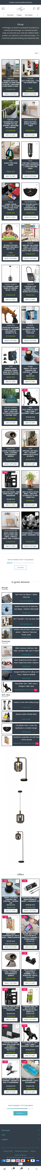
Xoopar (10, 202)
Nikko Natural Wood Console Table (30, 124)
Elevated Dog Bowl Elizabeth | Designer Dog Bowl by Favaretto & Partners (10, 330)
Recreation (29, 15)
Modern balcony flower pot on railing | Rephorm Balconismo (10, 124)
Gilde (10, 161)
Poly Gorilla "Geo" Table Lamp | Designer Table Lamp (30, 411)
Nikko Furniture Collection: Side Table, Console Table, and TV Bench (10, 535)
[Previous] (3, 15)
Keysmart (30, 284)
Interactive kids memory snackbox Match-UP (10, 247)
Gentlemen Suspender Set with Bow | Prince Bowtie (26, 738)
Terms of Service (21, 1155)
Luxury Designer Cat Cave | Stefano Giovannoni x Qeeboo (10, 453)
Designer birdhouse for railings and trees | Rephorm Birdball (26, 673)
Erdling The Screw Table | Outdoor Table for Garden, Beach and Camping (30, 248)
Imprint (33, 1151)
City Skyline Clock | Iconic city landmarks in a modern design (30, 207)
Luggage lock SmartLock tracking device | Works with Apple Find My (30, 289)
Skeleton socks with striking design (26, 702)
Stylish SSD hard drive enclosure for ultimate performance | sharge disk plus (10, 1045)
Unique (19, 15)
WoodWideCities (30, 202)
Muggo (30, 366)
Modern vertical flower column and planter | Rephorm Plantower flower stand (10, 83)
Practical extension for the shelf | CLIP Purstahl (30, 330)
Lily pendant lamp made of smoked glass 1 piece (11, 288)
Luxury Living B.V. (11, 284)
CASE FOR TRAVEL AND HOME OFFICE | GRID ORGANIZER (10, 494)
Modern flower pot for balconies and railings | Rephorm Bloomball (26, 607)
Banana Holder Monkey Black (26, 714)
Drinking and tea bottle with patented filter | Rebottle (30, 1009)
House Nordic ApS (30, 120)
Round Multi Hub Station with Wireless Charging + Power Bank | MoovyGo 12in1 (30, 936)
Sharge (30, 531)
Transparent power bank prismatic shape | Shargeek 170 (30, 899)
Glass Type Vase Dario (10, 164)
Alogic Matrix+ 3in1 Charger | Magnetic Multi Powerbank (10, 1080)
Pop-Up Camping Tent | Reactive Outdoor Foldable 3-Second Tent (11, 412)
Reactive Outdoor (10, 407)
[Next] (37, 15)
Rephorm (10, 78)
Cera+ (30, 161)
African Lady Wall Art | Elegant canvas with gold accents (30, 453)
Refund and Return (21, 1151)
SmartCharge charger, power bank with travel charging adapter (10, 371)
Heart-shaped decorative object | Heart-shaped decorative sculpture (26, 661)
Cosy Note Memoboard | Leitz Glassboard (30, 1080)
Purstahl (30, 78)
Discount (10, 15)
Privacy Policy (8, 1151)
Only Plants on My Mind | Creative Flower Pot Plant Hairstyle (30, 494)
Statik (11, 366)
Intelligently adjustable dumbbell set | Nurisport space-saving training (30, 972)
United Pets (11, 325)
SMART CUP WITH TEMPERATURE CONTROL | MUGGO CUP (30, 371)
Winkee (30, 490)
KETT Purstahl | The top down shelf (30, 82)
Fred (10, 243)
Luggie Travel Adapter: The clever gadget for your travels (10, 207)
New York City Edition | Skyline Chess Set (26, 595)
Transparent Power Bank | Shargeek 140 (30, 534)
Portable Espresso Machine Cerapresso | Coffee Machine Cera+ (30, 165)
